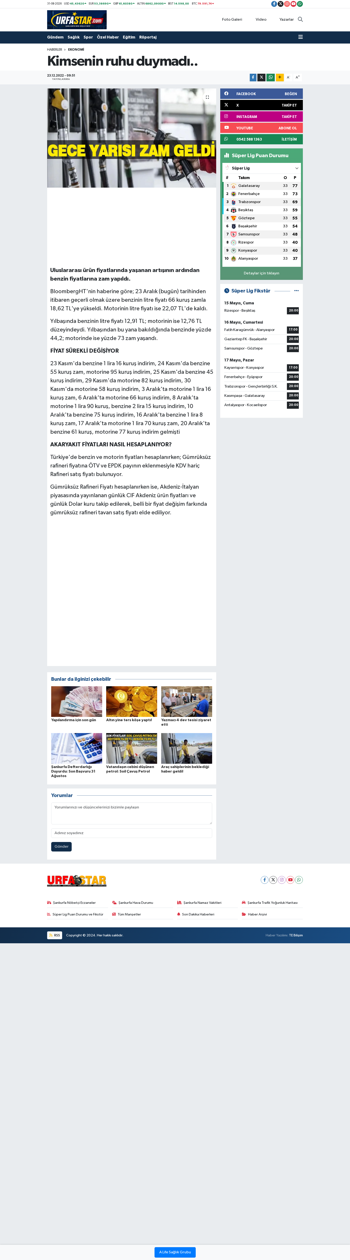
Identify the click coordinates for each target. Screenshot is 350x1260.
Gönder (62, 847)
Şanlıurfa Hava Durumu (136, 903)
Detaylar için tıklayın (261, 273)
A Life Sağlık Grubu (175, 1252)
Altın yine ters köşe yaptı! (129, 720)
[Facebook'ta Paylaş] (253, 78)
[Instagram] (282, 880)
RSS (57, 935)
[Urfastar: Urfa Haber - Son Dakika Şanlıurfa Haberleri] (77, 20)
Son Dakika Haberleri (198, 914)
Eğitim (129, 37)
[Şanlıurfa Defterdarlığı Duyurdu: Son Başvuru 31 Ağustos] (76, 748)
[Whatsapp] (299, 880)
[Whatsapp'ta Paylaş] (270, 78)
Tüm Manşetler (129, 914)
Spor (88, 37)
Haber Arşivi (257, 914)
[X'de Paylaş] (261, 78)
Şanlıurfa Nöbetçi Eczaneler (74, 903)
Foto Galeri (232, 20)
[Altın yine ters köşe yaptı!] (131, 702)
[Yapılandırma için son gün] (76, 702)
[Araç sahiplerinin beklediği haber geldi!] (186, 748)
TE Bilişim (296, 935)
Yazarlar (287, 20)
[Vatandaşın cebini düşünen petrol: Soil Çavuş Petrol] (131, 748)
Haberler (54, 49)
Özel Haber (108, 37)
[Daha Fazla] (280, 78)
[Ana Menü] (300, 37)
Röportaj (147, 37)
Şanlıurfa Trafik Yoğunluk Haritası (273, 903)
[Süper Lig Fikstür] (296, 291)
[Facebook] (265, 880)
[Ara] (300, 20)
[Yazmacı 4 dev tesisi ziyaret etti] (186, 702)
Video (261, 20)
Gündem (55, 37)
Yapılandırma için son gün (73, 720)
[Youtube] (290, 880)
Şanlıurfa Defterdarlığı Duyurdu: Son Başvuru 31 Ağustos (73, 771)
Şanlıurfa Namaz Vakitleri (202, 903)
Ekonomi (76, 49)
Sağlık (74, 37)
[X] (273, 880)
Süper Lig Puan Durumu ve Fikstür (78, 914)
